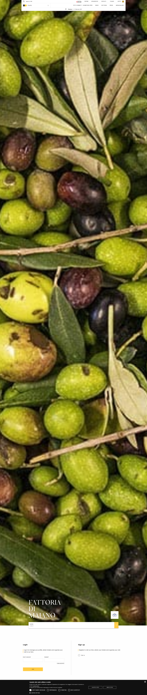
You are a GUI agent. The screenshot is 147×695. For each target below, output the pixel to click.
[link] (120, 1)
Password (46, 657)
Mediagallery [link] (120, 5)
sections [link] (104, 5)
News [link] (96, 5)
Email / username (26, 657)
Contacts (103, 1)
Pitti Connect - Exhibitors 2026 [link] (82, 5)
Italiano (112, 1)
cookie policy (36, 686)
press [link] (111, 5)
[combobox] (145, 682)
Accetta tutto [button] (95, 687)
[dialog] (73, 687)
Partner (86, 1)
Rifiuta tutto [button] (110, 687)
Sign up (83, 655)
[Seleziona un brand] (48, 5)
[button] (57, 693)
